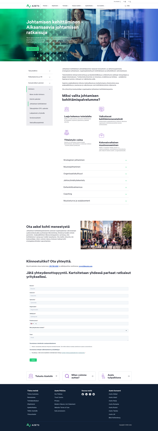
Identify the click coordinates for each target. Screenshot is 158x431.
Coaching (68, 194)
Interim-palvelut (35, 99)
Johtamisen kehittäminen (38, 104)
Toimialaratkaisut (33, 401)
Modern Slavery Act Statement (64, 404)
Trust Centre (58, 397)
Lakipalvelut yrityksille (37, 113)
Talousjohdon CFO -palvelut (39, 108)
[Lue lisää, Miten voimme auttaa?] (92, 376)
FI (123, 1)
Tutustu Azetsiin (76, 5)
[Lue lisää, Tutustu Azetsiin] (56, 376)
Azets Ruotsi (113, 407)
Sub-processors (59, 411)
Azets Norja (113, 401)
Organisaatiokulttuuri (73, 174)
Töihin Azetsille (32, 411)
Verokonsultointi (35, 118)
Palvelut (45, 5)
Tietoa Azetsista (32, 394)
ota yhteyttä (33, 49)
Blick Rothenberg (114, 418)
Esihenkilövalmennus (73, 187)
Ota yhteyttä (116, 1)
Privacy (56, 401)
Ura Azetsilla (100, 5)
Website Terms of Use (61, 407)
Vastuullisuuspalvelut (37, 123)
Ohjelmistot (55, 5)
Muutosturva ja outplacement (77, 201)
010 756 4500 (53, 266)
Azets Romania (114, 404)
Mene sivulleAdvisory (37, 94)
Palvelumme (31, 397)
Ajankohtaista (88, 5)
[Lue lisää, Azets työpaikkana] (129, 376)
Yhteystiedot (31, 414)
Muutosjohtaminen (72, 167)
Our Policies (58, 394)
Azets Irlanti (113, 397)
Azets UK (112, 414)
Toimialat (65, 5)
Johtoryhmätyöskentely (74, 180)
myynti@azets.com (85, 266)
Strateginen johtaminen (74, 160)
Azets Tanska (113, 411)
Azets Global (113, 394)
